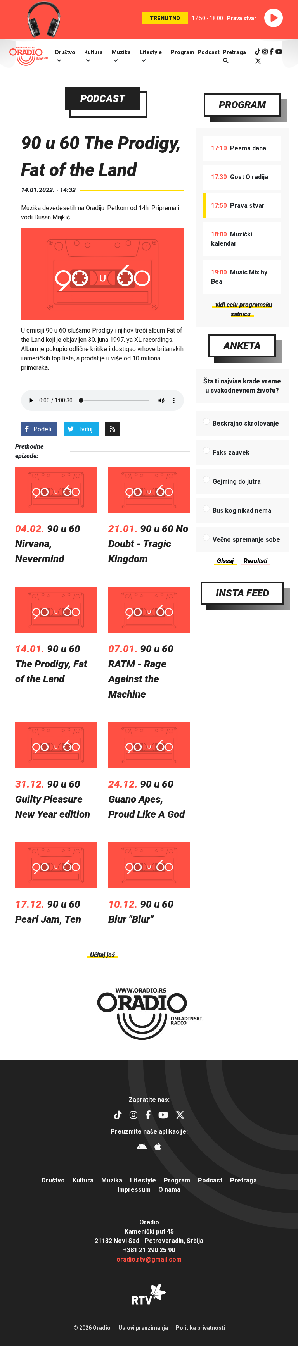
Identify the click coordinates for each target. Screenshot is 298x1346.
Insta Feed (242, 593)
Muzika (121, 52)
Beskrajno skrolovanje (246, 423)
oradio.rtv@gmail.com (149, 1259)
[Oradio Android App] (142, 1147)
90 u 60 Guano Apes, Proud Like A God (146, 799)
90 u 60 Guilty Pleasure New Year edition (52, 799)
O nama (169, 1189)
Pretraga (243, 1180)
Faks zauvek (231, 452)
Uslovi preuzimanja (143, 1328)
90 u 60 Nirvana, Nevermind (47, 544)
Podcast (209, 52)
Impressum (134, 1189)
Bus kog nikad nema (242, 510)
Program (182, 52)
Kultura (93, 52)
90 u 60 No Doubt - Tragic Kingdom (148, 544)
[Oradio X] (258, 61)
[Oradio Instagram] (265, 51)
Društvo (65, 52)
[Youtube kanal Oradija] (278, 51)
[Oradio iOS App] (157, 1147)
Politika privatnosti (200, 1328)
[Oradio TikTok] (257, 51)
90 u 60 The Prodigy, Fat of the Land (51, 664)
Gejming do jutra (237, 481)
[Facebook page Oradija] (272, 51)
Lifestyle (151, 52)
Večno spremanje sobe (246, 539)
